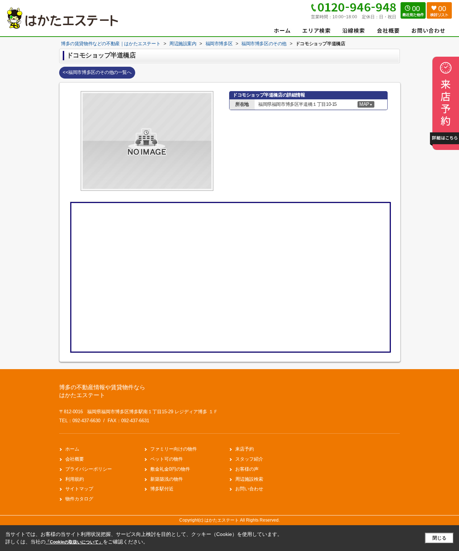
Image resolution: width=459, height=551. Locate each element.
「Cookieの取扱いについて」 (74, 542)
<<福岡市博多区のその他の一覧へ (97, 72)
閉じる (439, 538)
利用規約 (74, 479)
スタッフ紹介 (249, 459)
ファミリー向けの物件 (173, 449)
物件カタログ (79, 498)
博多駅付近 (162, 488)
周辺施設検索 (249, 479)
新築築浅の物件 (166, 479)
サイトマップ (79, 488)
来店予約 (244, 449)
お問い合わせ (249, 488)
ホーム (72, 449)
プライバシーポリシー (88, 469)
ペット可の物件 (166, 459)
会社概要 (74, 459)
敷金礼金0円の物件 (170, 469)
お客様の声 (247, 469)
